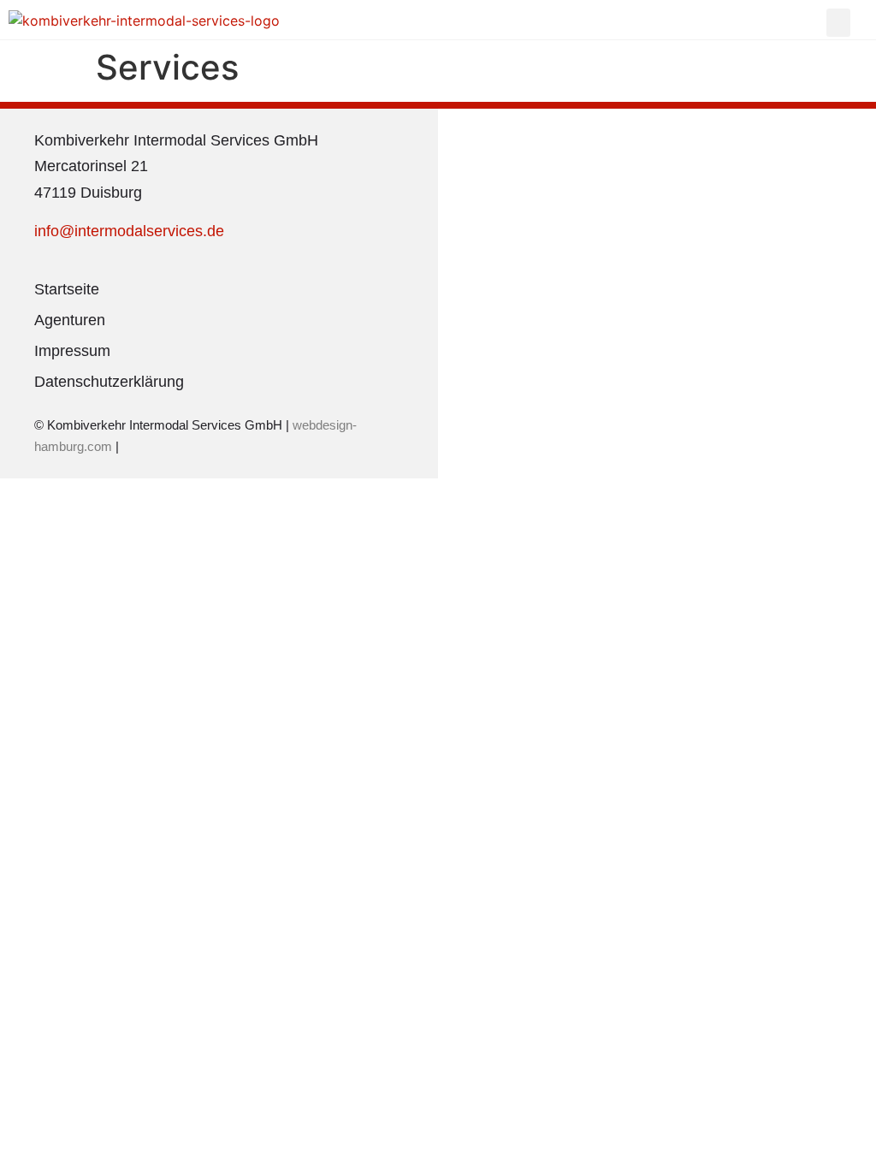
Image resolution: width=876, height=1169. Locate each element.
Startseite (66, 289)
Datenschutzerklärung (109, 381)
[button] (838, 23)
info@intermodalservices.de (129, 231)
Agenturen (69, 320)
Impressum (72, 350)
